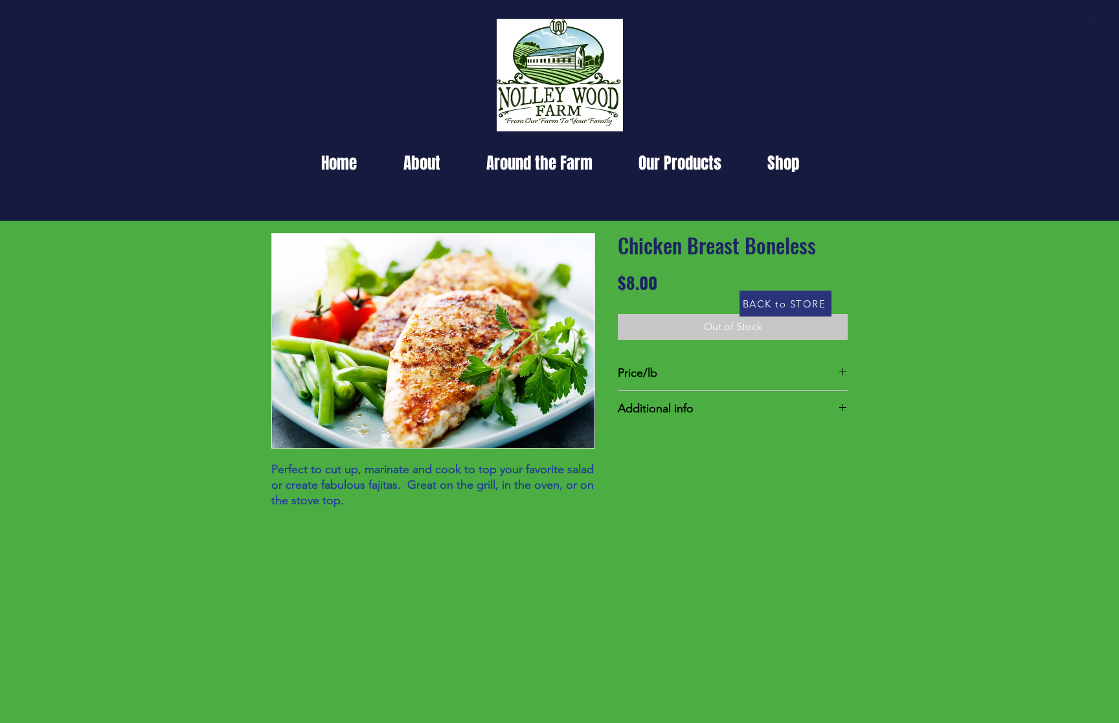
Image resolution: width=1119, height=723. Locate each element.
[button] (1094, 19)
